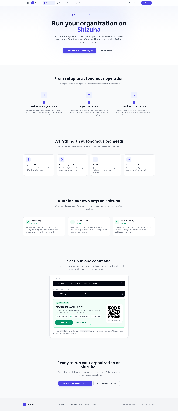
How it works (106, 50)
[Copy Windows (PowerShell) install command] (122, 293)
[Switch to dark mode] (130, 3)
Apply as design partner (106, 383)
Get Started (146, 3)
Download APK (65, 323)
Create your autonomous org (78, 50)
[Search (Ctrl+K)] (125, 3)
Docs (87, 404)
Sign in (136, 3)
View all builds (81, 323)
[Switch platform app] (28, 3)
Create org (94, 404)
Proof (81, 404)
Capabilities (73, 404)
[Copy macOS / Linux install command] (122, 283)
